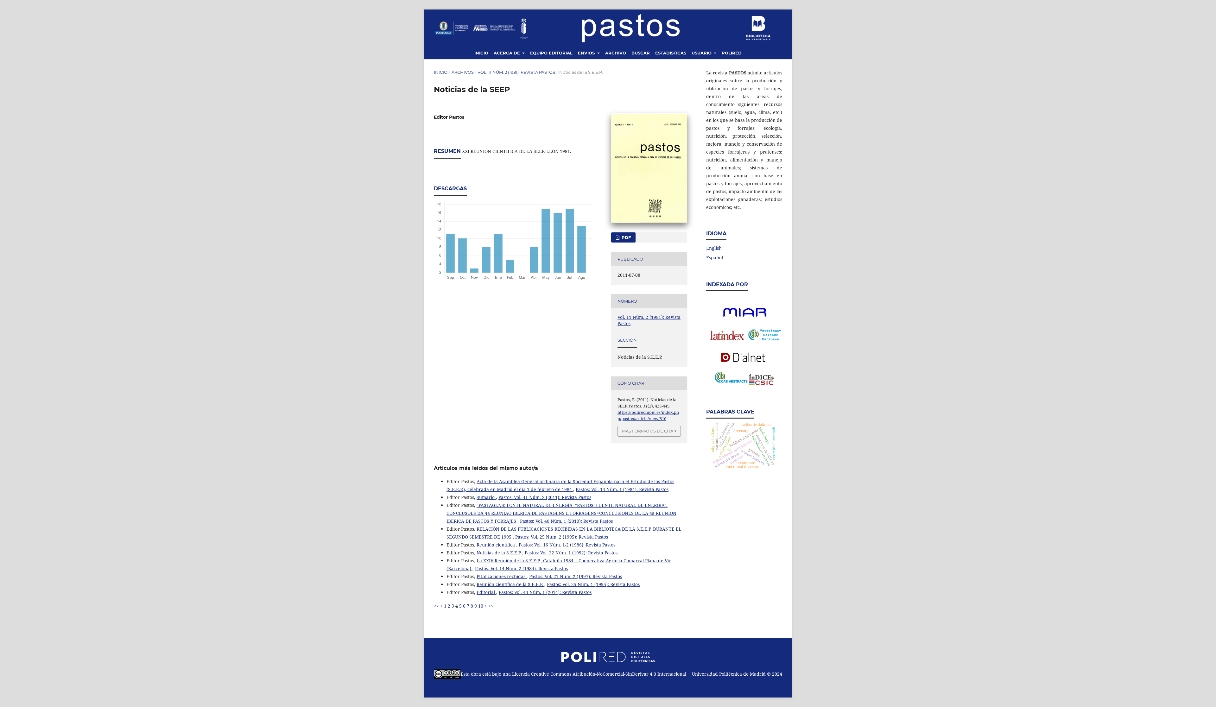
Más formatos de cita (647, 430)
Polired (732, 52)
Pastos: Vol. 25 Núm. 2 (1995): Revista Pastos (561, 537)
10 (480, 606)
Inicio (481, 52)
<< (436, 606)
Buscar (640, 52)
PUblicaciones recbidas (502, 576)
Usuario (702, 52)
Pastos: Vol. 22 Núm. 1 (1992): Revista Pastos (571, 553)
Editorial (486, 592)
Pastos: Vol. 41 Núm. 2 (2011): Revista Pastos (544, 497)
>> (490, 606)
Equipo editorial (551, 52)
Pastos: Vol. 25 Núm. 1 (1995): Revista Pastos (593, 584)
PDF (625, 237)
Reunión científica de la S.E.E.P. (510, 584)
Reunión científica (496, 545)
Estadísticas (670, 52)
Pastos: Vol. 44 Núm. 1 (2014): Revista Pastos (545, 592)
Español (714, 258)
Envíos (587, 52)
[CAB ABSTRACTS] (731, 381)
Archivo (615, 52)
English (714, 248)
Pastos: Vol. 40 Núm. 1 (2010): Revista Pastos (566, 521)
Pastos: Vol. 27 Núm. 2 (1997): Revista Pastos (575, 576)
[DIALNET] (744, 357)
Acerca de (507, 52)
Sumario (486, 497)
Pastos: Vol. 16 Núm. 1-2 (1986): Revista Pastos (567, 545)
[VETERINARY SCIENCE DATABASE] (765, 339)
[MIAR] (745, 316)
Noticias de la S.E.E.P (499, 553)
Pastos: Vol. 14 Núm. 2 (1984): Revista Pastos (521, 568)
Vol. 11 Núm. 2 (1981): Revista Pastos (516, 72)
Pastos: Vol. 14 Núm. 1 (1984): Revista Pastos (622, 489)
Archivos (463, 72)
